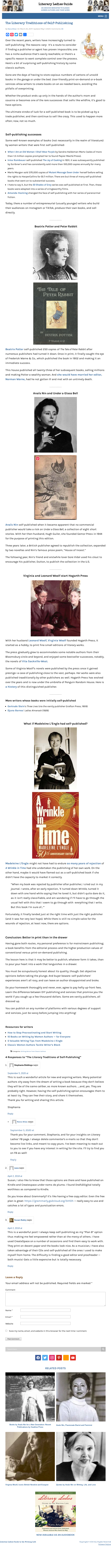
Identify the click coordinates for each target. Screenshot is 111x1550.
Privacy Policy (104, 1544)
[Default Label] (59, 1357)
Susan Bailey (20, 1220)
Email (9, 1317)
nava (16, 1168)
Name (9, 1310)
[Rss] (66, 1357)
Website (9, 1323)
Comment (10, 1289)
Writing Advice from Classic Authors (33, 1051)
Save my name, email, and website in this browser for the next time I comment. (48, 1331)
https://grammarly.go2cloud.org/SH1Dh (49, 1200)
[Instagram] (52, 1357)
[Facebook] (38, 1357)
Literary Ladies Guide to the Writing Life (18, 1542)
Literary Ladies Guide (56, 4)
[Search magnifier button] (103, 1349)
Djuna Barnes (15, 710)
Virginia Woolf (57, 640)
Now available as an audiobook (55, 1534)
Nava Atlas (12, 29)
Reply (10, 1114)
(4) (62, 29)
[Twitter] (45, 1357)
